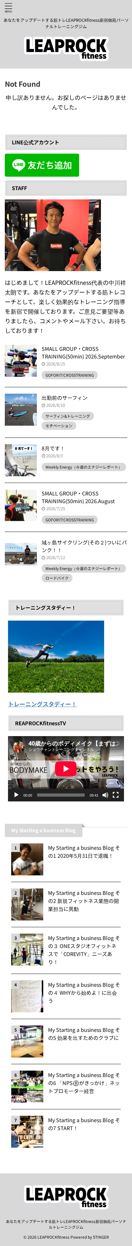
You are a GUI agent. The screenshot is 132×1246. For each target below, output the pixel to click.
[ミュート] (105, 795)
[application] (66, 768)
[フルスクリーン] (115, 795)
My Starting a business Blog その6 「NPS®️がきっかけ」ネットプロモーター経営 (84, 1083)
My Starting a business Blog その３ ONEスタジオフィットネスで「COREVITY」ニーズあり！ (84, 950)
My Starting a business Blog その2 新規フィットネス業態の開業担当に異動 (84, 900)
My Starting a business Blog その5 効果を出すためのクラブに (84, 1033)
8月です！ (53, 448)
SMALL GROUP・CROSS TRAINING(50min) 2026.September (83, 352)
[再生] (16, 795)
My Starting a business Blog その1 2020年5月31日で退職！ (84, 851)
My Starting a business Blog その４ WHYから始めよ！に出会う (84, 992)
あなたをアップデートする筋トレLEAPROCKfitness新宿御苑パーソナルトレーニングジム (66, 1224)
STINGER (101, 1237)
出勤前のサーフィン (64, 397)
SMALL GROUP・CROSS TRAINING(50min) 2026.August (78, 497)
